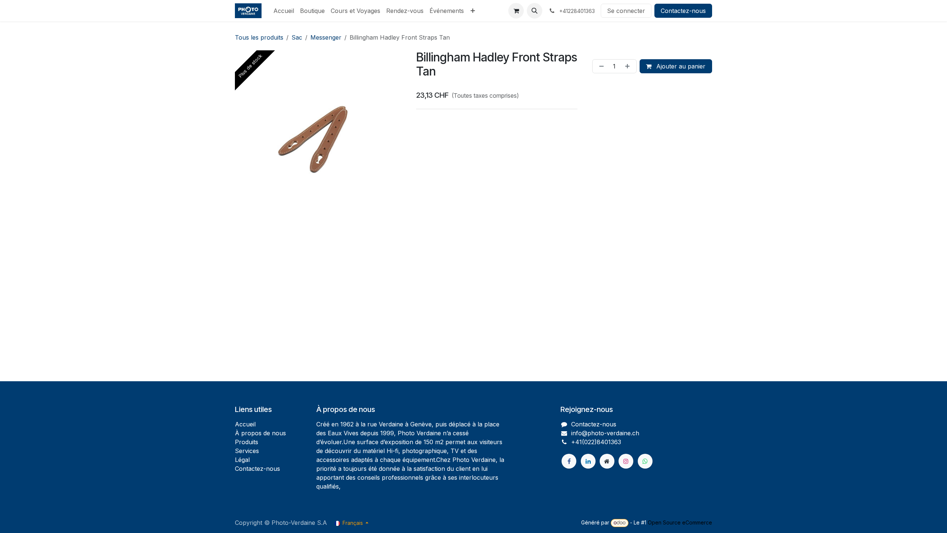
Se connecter (626, 10)
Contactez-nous (683, 10)
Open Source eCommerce (680, 522)
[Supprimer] (600, 66)
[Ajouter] (628, 66)
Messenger (325, 37)
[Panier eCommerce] (516, 11)
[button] (534, 11)
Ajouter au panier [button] (679, 66)
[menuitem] (283, 10)
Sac (296, 37)
